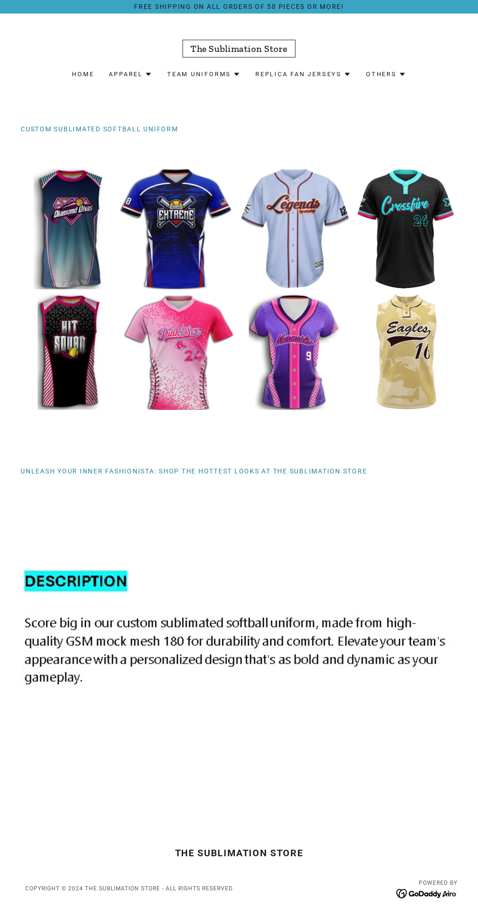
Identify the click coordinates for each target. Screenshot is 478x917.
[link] (239, 49)
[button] (130, 74)
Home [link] (83, 74)
